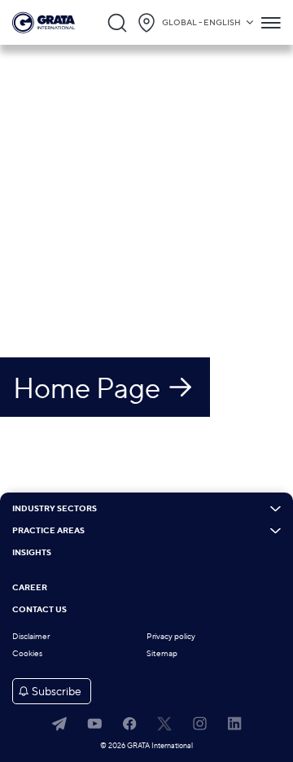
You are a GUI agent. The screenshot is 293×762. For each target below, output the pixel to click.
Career (29, 588)
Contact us (39, 610)
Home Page (86, 387)
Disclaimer (31, 636)
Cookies (27, 653)
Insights (31, 553)
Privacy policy (170, 636)
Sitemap (161, 653)
